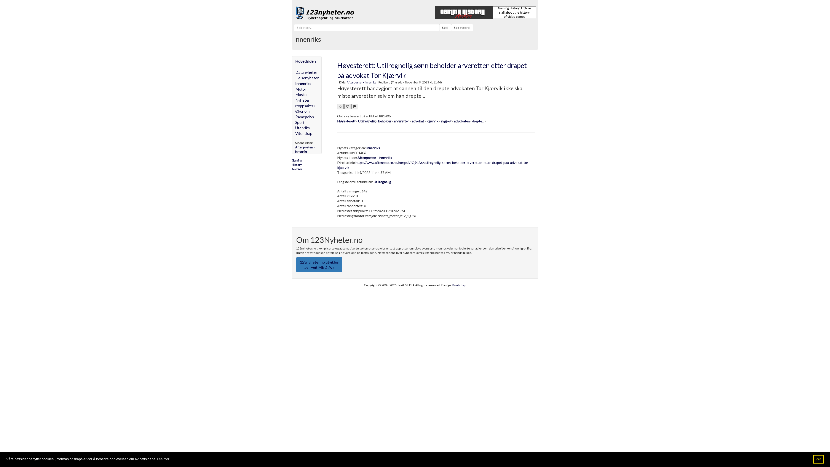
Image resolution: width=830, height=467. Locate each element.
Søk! (445, 27)
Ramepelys (304, 116)
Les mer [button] (163, 459)
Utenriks (302, 127)
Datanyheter (306, 72)
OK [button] (818, 459)
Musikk (301, 94)
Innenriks (303, 83)
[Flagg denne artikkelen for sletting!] (354, 106)
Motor (300, 89)
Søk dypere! (462, 27)
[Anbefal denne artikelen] (340, 106)
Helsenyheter (307, 77)
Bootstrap (459, 285)
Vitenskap (303, 133)
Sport (300, 122)
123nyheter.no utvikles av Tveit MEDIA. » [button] (319, 265)
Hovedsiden (305, 61)
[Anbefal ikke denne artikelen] (347, 106)
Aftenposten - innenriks (361, 82)
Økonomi (302, 111)
